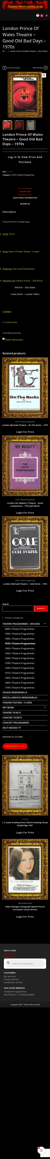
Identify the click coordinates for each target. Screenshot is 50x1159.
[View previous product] (4, 68)
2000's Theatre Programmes (19, 628)
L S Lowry (25, 819)
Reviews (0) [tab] (25, 204)
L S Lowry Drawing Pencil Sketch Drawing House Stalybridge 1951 (25, 824)
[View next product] (46, 68)
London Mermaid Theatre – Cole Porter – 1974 (25, 584)
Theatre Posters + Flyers (17, 702)
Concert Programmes (15, 722)
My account (10, 976)
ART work (8, 707)
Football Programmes (15, 991)
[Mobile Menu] (46, 15)
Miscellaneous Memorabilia (19, 697)
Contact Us (9, 954)
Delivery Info (10, 957)
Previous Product (13, 68)
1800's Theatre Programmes (19, 682)
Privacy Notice (11, 979)
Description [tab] (25, 191)
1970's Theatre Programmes (22, 175)
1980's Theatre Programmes (19, 638)
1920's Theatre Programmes (19, 667)
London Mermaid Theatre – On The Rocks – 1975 (25, 425)
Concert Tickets (12, 717)
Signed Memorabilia (14, 692)
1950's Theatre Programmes (19, 653)
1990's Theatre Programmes (19, 633)
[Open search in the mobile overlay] (25, 964)
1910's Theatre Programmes (19, 672)
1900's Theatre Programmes (19, 677)
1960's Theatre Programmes (19, 648)
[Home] (3, 51)
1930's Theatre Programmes (19, 663)
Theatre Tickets (11, 712)
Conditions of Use (13, 982)
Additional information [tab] (25, 198)
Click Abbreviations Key (11, 333)
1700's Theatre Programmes (19, 687)
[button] (44, 75)
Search (5, 604)
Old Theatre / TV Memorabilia (19, 994)
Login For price (25, 431)
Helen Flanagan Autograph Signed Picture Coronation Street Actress (25, 908)
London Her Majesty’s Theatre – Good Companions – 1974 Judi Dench (25, 504)
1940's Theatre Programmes (19, 658)
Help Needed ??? (11, 727)
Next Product (38, 68)
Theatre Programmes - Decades (21, 623)
